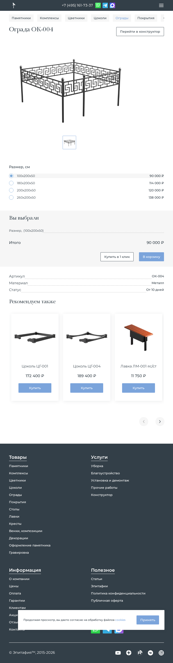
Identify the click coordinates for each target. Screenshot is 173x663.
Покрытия (146, 18)
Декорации (18, 538)
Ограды (122, 18)
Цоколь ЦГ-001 (35, 366)
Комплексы (49, 18)
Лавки (14, 516)
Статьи (96, 579)
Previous (143, 421)
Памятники (21, 18)
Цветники (76, 18)
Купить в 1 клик (117, 257)
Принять (147, 620)
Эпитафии (99, 586)
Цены (13, 586)
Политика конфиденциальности (118, 593)
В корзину (151, 257)
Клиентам (17, 608)
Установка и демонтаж (110, 480)
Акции (14, 615)
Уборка (97, 466)
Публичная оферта (107, 601)
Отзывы (15, 622)
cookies (120, 620)
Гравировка (19, 553)
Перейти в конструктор (140, 32)
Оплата (15, 593)
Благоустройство (105, 473)
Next (159, 421)
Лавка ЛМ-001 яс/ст (139, 366)
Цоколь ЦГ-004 (87, 366)
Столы (14, 509)
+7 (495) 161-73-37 (77, 5)
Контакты (17, 629)
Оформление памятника (29, 545)
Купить (35, 388)
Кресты (15, 524)
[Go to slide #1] (69, 142)
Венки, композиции (25, 531)
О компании (19, 579)
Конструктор (102, 495)
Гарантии (17, 601)
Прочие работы (104, 488)
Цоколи (100, 18)
